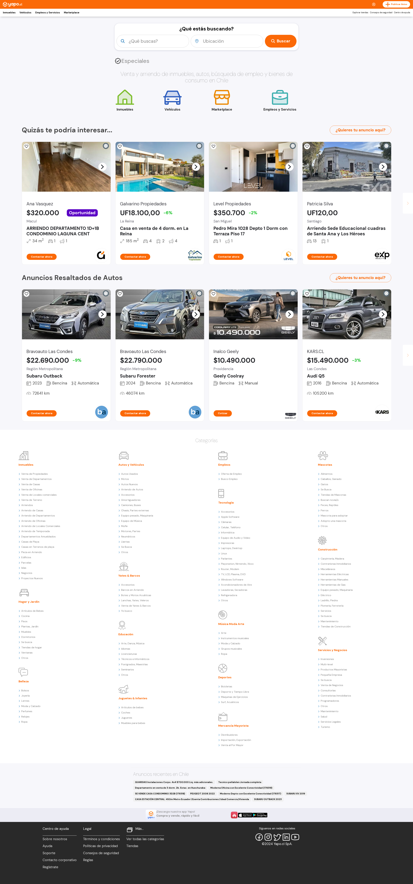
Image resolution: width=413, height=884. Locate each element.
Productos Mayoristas (334, 669)
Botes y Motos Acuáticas (136, 595)
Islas (23, 568)
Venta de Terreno (31, 500)
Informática (227, 532)
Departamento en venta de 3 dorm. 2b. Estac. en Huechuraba (170, 787)
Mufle (124, 526)
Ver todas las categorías (145, 839)
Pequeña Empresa (331, 675)
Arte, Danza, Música (132, 643)
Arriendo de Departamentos (38, 515)
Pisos (24, 621)
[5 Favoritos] (307, 146)
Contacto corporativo (60, 860)
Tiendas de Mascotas (333, 494)
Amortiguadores (131, 500)
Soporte (49, 853)
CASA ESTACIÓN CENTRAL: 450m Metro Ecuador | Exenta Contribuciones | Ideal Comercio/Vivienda (192, 799)
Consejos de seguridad (381, 12)
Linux (224, 553)
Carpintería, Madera (332, 558)
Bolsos (25, 690)
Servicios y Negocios (332, 650)
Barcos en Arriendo (132, 590)
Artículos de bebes (132, 707)
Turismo (325, 727)
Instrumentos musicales (235, 638)
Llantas (125, 541)
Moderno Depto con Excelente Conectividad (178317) (250, 793)
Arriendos (27, 505)
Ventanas (27, 652)
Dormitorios (28, 637)
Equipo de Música (131, 521)
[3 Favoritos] (307, 294)
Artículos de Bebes (32, 611)
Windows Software (232, 579)
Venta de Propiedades (34, 474)
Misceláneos (328, 569)
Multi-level (327, 664)
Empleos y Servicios (47, 12)
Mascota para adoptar (334, 515)
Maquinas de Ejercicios (234, 697)
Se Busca (126, 547)
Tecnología (226, 503)
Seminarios (127, 669)
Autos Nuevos (129, 484)
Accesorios (128, 494)
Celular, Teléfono (231, 527)
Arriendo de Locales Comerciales (40, 526)
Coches (125, 712)
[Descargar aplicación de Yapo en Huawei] (234, 815)
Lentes (25, 700)
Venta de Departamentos (36, 479)
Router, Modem (230, 569)
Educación (125, 634)
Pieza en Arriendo (31, 552)
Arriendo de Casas (32, 510)
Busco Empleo (229, 479)
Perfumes (26, 711)
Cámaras (226, 522)
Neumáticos (128, 536)
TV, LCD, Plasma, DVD (233, 574)
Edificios (26, 557)
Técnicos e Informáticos (135, 659)
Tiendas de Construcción (336, 626)
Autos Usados (129, 474)
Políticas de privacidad (100, 846)
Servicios (326, 611)
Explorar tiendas (360, 12)
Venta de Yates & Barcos (136, 605)
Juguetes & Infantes (132, 698)
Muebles (26, 632)
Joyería (25, 695)
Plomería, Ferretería (332, 605)
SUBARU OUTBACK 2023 (268, 799)
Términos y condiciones (101, 839)
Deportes (225, 677)
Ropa (24, 721)
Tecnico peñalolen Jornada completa (239, 782)
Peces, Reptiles (329, 505)
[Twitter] (277, 837)
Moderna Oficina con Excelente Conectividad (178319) (241, 787)
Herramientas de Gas (333, 584)
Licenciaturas (129, 654)
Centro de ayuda (402, 12)
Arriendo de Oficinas (33, 521)
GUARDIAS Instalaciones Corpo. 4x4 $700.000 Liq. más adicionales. (174, 782)
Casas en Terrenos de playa (37, 547)
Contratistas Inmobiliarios (336, 563)
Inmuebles (9, 12)
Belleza (24, 681)
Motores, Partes (130, 531)
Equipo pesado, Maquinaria (137, 515)
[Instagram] (268, 837)
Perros (324, 510)
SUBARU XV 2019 (295, 793)
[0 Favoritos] (26, 294)
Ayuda (47, 846)
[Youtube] (295, 837)
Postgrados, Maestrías (134, 664)
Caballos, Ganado (331, 479)
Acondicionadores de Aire (236, 584)
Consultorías (328, 690)
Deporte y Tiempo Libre (235, 691)
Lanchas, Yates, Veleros (135, 600)
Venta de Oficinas (31, 489)
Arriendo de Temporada (35, 531)
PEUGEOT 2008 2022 (202, 793)
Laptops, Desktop (231, 548)
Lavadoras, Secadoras (234, 590)
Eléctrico (326, 595)
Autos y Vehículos (131, 465)
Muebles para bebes (133, 723)
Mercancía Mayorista (233, 726)
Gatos (324, 484)
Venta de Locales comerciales (39, 494)
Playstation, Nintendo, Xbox (237, 563)
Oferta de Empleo (231, 474)
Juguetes (126, 717)
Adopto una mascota (333, 521)
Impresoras (227, 543)
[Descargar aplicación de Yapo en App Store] (245, 815)
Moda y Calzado (30, 706)
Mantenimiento (329, 621)
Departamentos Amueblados (38, 536)
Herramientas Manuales (334, 579)
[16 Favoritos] (213, 146)
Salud (324, 716)
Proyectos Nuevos (32, 578)
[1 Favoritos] (120, 146)
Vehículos (25, 12)
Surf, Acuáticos (230, 702)
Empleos (224, 465)
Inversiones (327, 659)
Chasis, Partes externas (135, 510)
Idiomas (125, 648)
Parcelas (26, 562)
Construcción (327, 549)
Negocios (26, 573)
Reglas (88, 860)
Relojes (25, 716)
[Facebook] (259, 837)
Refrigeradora (229, 595)
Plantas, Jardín (29, 626)
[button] (102, 167)
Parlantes (226, 558)
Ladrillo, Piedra (329, 600)
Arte (223, 633)
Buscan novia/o (330, 500)
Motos (125, 479)
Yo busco (126, 611)
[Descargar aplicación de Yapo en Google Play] (260, 815)
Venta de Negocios (332, 685)
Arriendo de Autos (132, 489)
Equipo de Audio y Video (235, 538)
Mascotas (325, 465)
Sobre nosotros (55, 839)
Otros (24, 658)
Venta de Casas (30, 484)
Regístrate (50, 867)
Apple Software (230, 517)
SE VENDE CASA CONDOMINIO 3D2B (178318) (160, 793)
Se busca (26, 642)
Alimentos (326, 474)
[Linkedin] (286, 837)
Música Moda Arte (231, 624)
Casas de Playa (30, 541)
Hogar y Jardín (29, 602)
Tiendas (132, 846)
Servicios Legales (331, 721)
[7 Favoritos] (26, 146)
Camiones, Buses (131, 505)
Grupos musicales (231, 648)
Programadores (330, 700)
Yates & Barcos (129, 576)
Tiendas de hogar (31, 647)
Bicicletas (226, 686)
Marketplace (71, 12)
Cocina (25, 616)
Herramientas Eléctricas (335, 574)
